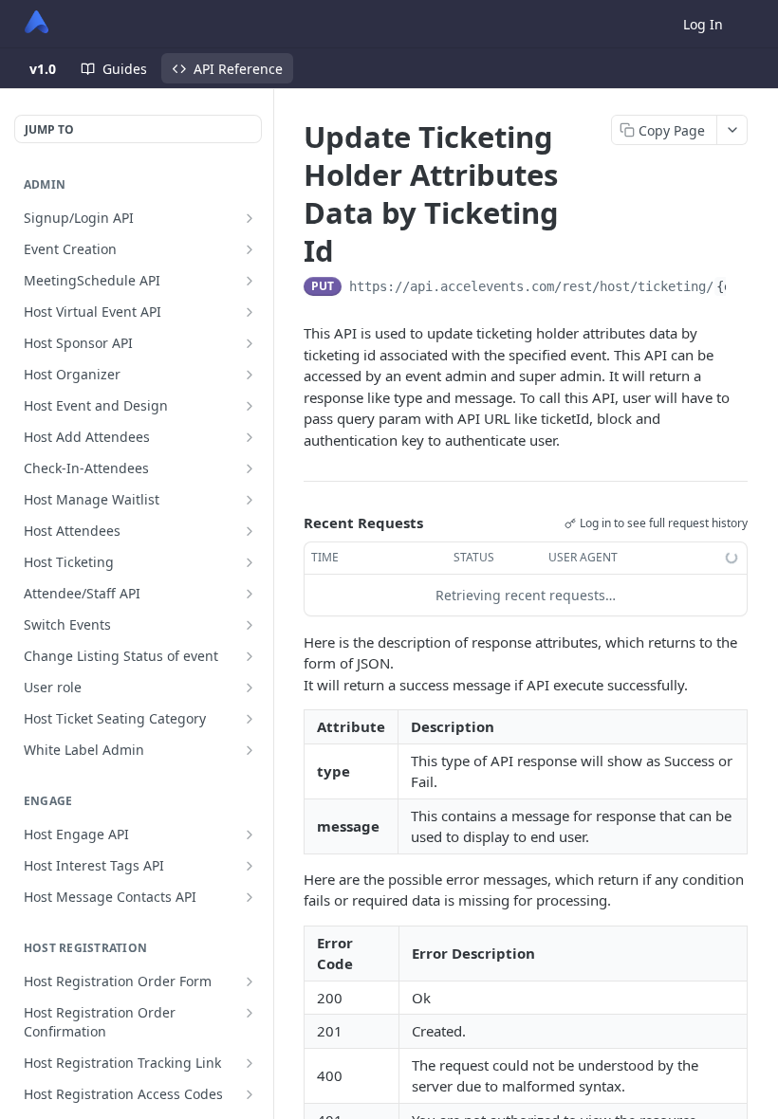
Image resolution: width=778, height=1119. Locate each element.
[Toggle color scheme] (753, 24)
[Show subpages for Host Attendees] (249, 531)
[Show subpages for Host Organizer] (249, 374)
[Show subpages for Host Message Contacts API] (249, 897)
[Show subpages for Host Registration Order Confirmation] (249, 1012)
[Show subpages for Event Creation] (249, 249)
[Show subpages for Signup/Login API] (249, 218)
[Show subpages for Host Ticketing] (249, 562)
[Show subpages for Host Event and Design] (249, 405)
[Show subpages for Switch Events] (249, 625)
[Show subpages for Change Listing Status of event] (249, 656)
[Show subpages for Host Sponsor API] (249, 343)
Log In (703, 24)
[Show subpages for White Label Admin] (249, 750)
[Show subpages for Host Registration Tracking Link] (249, 1063)
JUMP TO (49, 129)
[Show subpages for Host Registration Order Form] (249, 981)
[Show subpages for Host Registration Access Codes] (249, 1094)
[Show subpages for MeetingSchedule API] (249, 280)
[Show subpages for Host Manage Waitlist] (249, 499)
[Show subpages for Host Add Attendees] (249, 437)
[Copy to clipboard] (740, 288)
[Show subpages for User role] (249, 687)
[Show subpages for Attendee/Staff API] (249, 593)
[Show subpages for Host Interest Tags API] (249, 865)
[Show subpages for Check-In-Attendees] (249, 468)
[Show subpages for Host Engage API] (249, 834)
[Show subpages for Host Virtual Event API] (249, 312)
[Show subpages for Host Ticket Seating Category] (249, 718)
